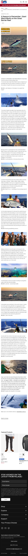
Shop (3, 506)
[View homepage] (4, 2)
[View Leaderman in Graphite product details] (10, 443)
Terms (2, 496)
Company (4, 514)
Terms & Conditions (23, 553)
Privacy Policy (20, 495)
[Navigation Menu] (26, 1)
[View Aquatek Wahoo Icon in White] (20, 454)
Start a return (14, 541)
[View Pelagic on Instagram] (2, 528)
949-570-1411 (14, 545)
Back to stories (4, 418)
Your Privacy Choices (9, 523)
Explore (4, 510)
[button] (23, 2)
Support (4, 518)
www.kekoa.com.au (21, 411)
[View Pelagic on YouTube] (5, 528)
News (3, 23)
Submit (5, 499)
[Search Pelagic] (21, 2)
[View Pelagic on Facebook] (9, 528)
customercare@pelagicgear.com (14, 549)
